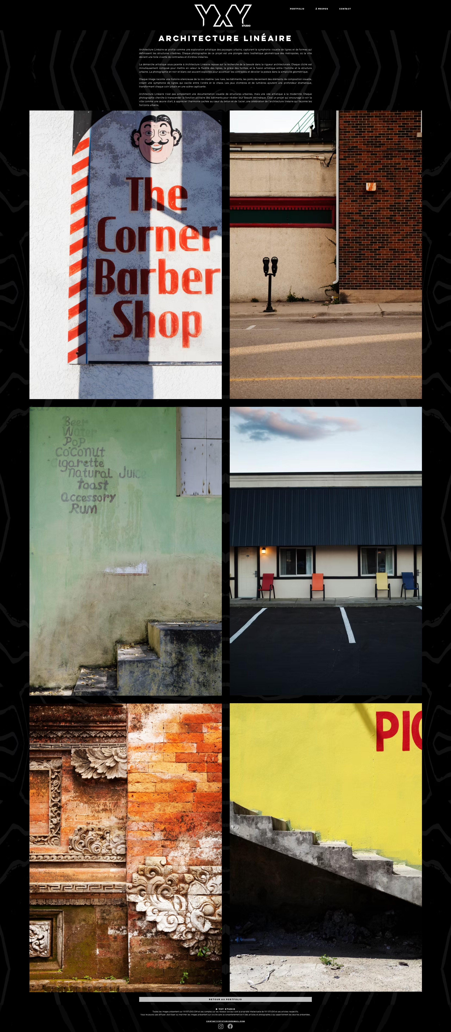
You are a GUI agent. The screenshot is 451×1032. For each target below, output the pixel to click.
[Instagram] (220, 1026)
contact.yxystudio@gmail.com (225, 1021)
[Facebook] (230, 1026)
